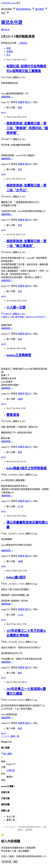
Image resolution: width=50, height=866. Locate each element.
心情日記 (23, 43)
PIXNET (12, 827)
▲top (3, 112)
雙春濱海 (12, 415)
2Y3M (20, 506)
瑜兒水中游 (11, 22)
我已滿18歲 (6, 862)
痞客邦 (21, 102)
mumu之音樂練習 (18, 355)
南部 (20, 107)
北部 (20, 169)
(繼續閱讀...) (7, 97)
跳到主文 (5, 30)
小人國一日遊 (16, 307)
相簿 (8, 48)
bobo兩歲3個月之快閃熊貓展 (26, 468)
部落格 (9, 51)
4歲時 (20, 399)
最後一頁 (15, 736)
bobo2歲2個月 (16, 577)
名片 (8, 55)
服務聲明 (28, 830)
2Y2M (20, 615)
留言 (27, 102)
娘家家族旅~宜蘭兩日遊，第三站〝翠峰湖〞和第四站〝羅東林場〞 (27, 128)
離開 (15, 862)
